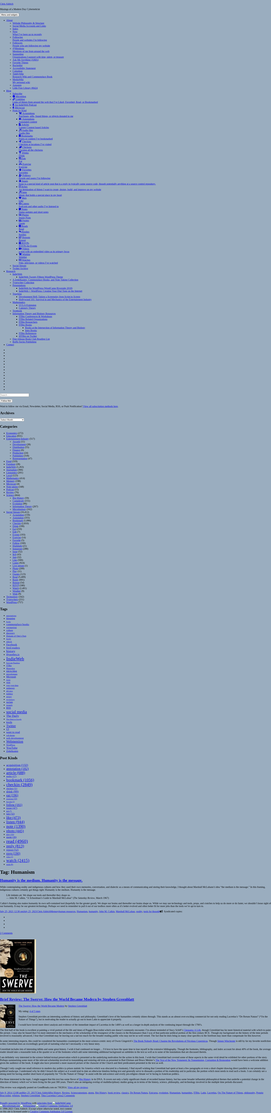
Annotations (28, 120)
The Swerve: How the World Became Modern (41, 1006)
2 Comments (6, 933)
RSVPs (28, 244)
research (9, 705)
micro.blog (11, 671)
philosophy (249, 1092)
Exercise (25, 165)
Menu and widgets (9, 15)
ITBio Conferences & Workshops (35, 316)
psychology (10, 699)
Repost (16, 582)
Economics (11, 433)
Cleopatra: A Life (192, 1030)
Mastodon (10, 668)
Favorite (17, 540)
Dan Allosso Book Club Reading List (31, 339)
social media (16, 712)
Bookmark (18, 520)
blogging (10, 618)
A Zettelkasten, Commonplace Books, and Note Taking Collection (45, 279)
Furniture (10, 464)
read (17, 841)
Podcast (10, 489)
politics (9, 693)
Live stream (18, 565)
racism (9, 702)
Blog (8, 90)
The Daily (12, 716)
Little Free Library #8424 (25, 88)
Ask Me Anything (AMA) (26, 59)
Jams (40, 193)
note (15, 826)
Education (11, 436)
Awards (16, 441)
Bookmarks (36, 137)
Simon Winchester (226, 1041)
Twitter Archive (20, 268)
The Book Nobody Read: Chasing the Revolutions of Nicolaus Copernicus (170, 1041)
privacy (9, 697)
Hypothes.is (12, 654)
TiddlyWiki (32, 75)
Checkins (35, 143)
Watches (38, 261)
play (10, 834)
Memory (10, 481)
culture (9, 630)
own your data (12, 685)
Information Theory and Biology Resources (34, 313)
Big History (18, 498)
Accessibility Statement (24, 68)
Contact (10, 344)
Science (10, 495)
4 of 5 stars (34, 1011)
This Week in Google (13, 719)
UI (7, 729)
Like (15, 560)
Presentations (19, 285)
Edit (15, 531)
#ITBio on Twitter (28, 336)
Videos (44, 250)
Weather (17, 591)
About (9, 20)
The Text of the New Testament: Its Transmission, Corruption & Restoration (193, 1060)
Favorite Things (20, 62)
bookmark (20, 780)
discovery (10, 633)
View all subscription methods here (100, 406)
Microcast (19, 107)
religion (16, 1095)
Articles (34, 126)
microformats (11, 674)
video (9, 857)
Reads (23, 227)
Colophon (17, 71)
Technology (12, 596)
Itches (60, 188)
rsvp (13, 853)
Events (16, 534)
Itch (14, 554)
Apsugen (17, 85)
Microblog (20, 96)
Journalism (11, 469)
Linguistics (11, 472)
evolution (163, 1092)
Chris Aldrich (6, 4)
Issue (15, 551)
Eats (22, 160)
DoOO (8, 639)
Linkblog (55, 100)
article (15, 773)
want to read (13, 732)
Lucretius (211, 1092)
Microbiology (19, 509)
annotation (17, 768)
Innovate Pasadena (13, 663)
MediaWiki (21, 81)
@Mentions (31, 50)
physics (9, 691)
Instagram (17, 548)
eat (12, 795)
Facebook (11, 644)
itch (9, 811)
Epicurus (153, 1092)
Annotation (18, 517)
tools (9, 722)
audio (11, 776)
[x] (7, 917)
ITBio (9, 665)
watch (17, 860)
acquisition (17, 765)
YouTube (11, 748)
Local (9, 475)
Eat (14, 529)
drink (12, 791)
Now (27, 33)
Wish (15, 594)
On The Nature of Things (230, 1092)
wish (9, 864)
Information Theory (22, 506)
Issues (87, 182)
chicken (11, 788)
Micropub (11, 676)
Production (18, 453)
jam (10, 814)
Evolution (17, 503)
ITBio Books (25, 325)
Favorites (25, 171)
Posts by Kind (20, 110)
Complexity (18, 500)
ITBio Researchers (28, 322)
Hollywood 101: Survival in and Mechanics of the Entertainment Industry (55, 299)
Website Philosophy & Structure (28, 23)
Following (30, 38)
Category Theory (27, 308)
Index (15, 28)
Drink (15, 526)
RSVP (16, 585)
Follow (16, 543)
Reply (16, 579)
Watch (16, 588)
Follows (34, 177)
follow (14, 804)
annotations (11, 615)
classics (125, 1092)
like (13, 817)
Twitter (11, 726)
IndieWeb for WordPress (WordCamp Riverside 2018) (45, 288)
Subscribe (17, 93)
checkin (19, 784)
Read (15, 577)
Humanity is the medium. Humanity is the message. (41, 880)
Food (8, 461)
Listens (39, 205)
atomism (83, 1092)
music (8, 680)
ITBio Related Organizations (33, 319)
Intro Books (31, 330)
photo (15, 831)
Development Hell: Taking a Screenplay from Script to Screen (49, 296)
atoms (91, 1092)
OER (8, 682)
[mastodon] (7, 924)
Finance (16, 450)
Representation (20, 458)
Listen (16, 563)
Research (10, 271)
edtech (9, 642)
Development (19, 444)
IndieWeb (17, 274)
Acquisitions (46, 115)
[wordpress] (7, 920)
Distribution (18, 447)
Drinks (24, 154)
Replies (24, 233)
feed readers (13, 647)
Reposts (24, 239)
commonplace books (17, 624)
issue (11, 808)
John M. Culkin (107, 911)
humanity (93, 911)
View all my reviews (78, 1087)
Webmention (14, 741)
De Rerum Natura (139, 1092)
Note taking (12, 486)
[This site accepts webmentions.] (27, 1106)
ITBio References (27, 333)
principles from (45, 1103)
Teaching (17, 294)
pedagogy (10, 688)
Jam (14, 557)
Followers (31, 44)
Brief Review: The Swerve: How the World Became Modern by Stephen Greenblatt (67, 999)
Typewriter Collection (23, 282)
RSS (8, 707)
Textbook (17, 310)
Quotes (24, 222)
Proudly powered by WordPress (16, 1103)
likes (23, 199)
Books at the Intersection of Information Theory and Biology (55, 327)
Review (10, 492)
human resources (67, 911)
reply (15, 846)
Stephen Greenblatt (77, 1006)
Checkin (17, 523)
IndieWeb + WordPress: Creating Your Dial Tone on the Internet (50, 291)
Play (15, 571)
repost (12, 849)
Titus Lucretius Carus (51, 1095)
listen (15, 822)
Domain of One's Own (16, 636)
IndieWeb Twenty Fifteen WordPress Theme (41, 277)
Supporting (38, 55)
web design (10, 735)
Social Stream (19, 265)
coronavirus (11, 627)
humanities (187, 1092)
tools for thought (151, 911)
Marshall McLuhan (125, 911)
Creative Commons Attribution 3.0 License (51, 1111)
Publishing (18, 455)
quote (11, 837)
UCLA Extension (27, 305)
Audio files (26, 131)
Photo (15, 568)
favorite (10, 802)
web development (15, 738)
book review (114, 1092)
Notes (33, 210)
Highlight (17, 546)
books (8, 622)
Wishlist (24, 256)
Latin (203, 1092)
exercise (11, 799)
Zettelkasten (12, 751)
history (10, 651)
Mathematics (19, 302)
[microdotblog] (7, 927)
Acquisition (18, 515)
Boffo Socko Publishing (24, 341)
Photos (25, 216)
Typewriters (12, 599)
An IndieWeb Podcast (25, 105)
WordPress (11, 602)
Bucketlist (17, 65)
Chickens (31, 148)
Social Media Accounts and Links (29, 26)
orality (139, 911)
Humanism (82, 911)
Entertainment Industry (17, 438)
